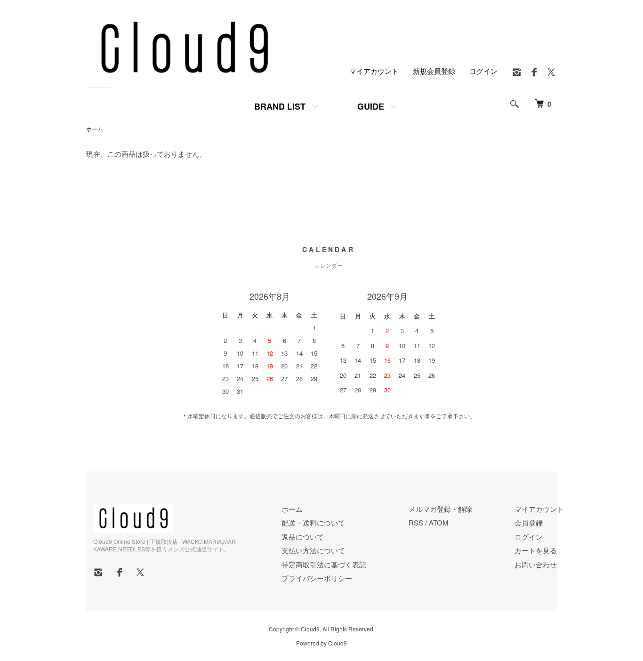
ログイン (483, 71)
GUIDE (370, 106)
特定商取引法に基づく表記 (323, 564)
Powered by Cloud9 (321, 643)
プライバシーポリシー (316, 578)
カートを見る (535, 550)
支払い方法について (313, 550)
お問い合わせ (535, 564)
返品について (302, 537)
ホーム (94, 129)
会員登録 (528, 522)
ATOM (439, 522)
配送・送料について (313, 522)
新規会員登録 (434, 71)
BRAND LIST (279, 106)
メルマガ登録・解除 (440, 509)
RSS (416, 522)
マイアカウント (374, 71)
